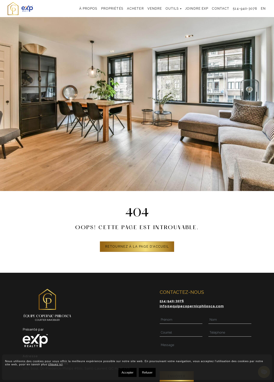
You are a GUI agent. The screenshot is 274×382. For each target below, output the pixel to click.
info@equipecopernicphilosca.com (192, 306)
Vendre (154, 8)
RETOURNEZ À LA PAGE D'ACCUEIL (137, 246)
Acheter (135, 8)
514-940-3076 (245, 8)
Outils (172, 8)
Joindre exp (196, 8)
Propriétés (112, 8)
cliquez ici (55, 364)
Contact (220, 8)
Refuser (147, 372)
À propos (88, 8)
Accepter (127, 372)
